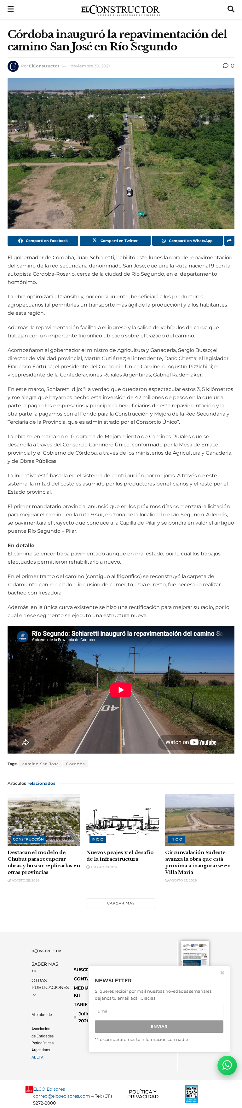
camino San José (40, 763)
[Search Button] (231, 9)
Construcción (28, 839)
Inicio (98, 839)
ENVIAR (159, 1026)
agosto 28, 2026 (25, 880)
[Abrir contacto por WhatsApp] (227, 1065)
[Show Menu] (11, 9)
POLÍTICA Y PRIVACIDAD (142, 1094)
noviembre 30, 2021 (90, 65)
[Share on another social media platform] (229, 241)
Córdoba (75, 763)
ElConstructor (44, 65)
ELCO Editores (49, 1089)
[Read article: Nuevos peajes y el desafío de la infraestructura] (122, 820)
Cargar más (121, 903)
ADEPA (37, 1057)
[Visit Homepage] (120, 9)
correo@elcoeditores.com (61, 1096)
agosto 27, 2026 (182, 880)
